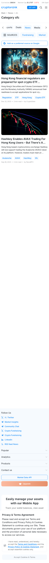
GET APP (32, 7)
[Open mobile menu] (46, 7)
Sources (12, 35)
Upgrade (26, 484)
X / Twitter (9, 417)
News (10, 13)
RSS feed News (11, 444)
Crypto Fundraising (13, 431)
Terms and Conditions (27, 544)
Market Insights (11, 422)
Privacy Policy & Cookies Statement (23, 547)
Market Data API (24, 477)
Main (3, 13)
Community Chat (12, 426)
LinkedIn (8, 440)
